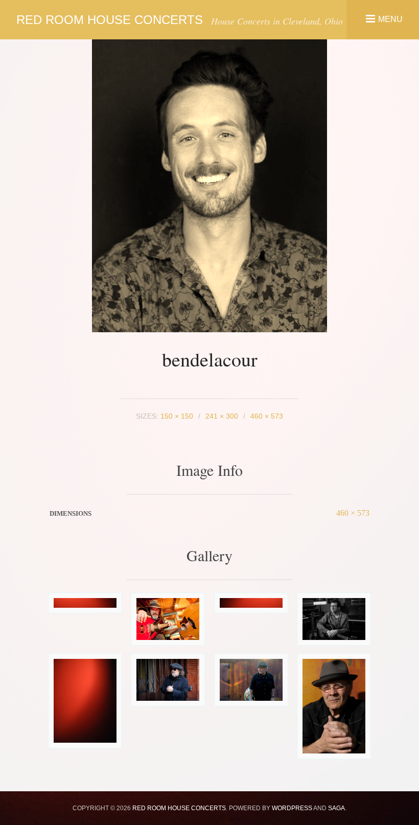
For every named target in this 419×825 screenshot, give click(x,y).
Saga (336, 808)
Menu (390, 18)
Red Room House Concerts (109, 20)
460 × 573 (352, 513)
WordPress (292, 808)
